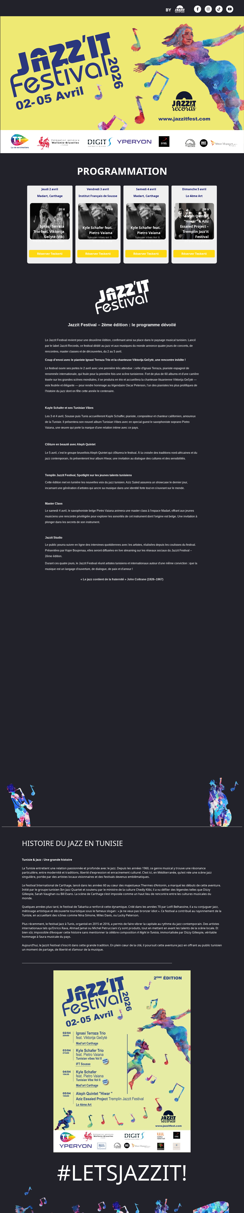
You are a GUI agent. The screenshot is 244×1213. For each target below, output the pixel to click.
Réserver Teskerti (50, 254)
